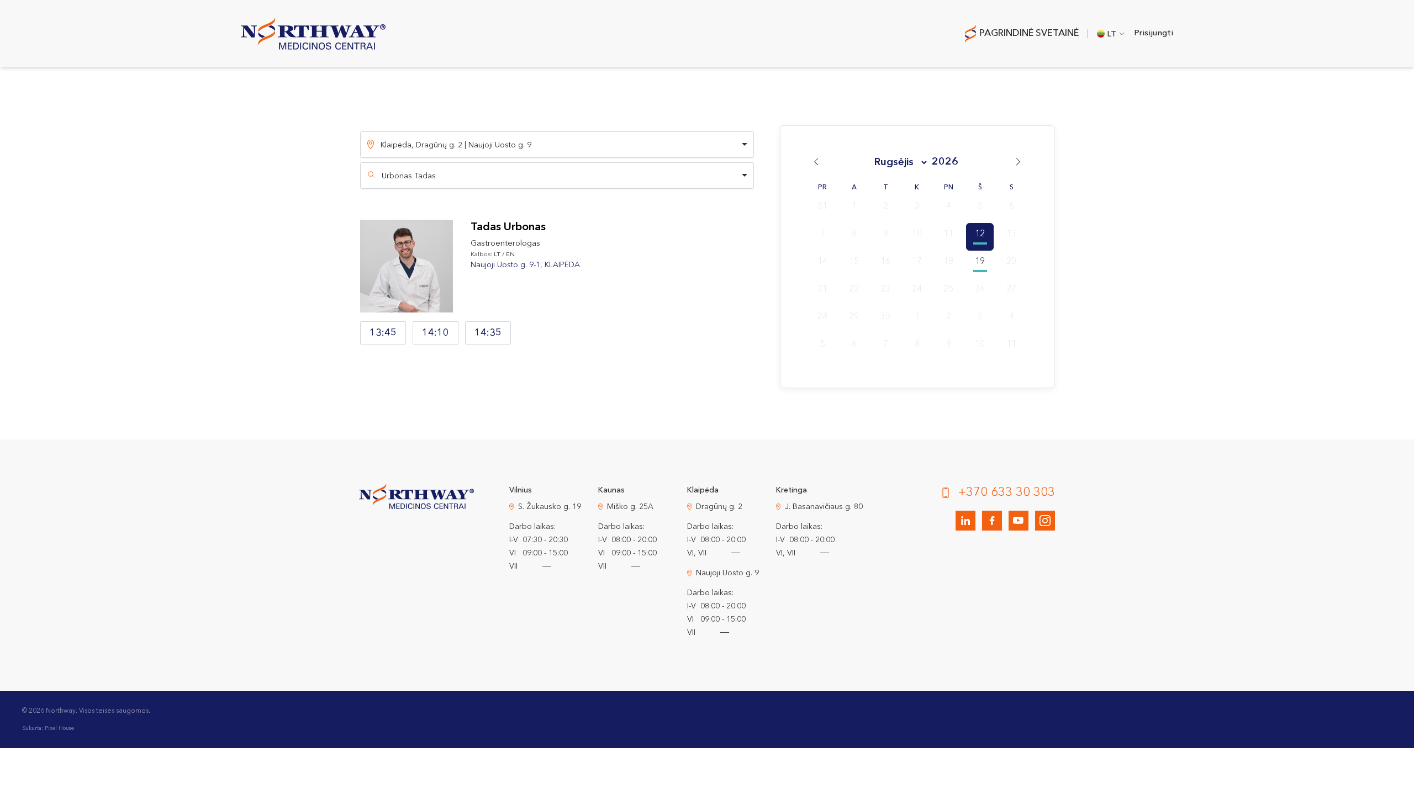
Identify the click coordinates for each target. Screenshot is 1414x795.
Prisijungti (1153, 33)
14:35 (488, 333)
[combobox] (557, 175)
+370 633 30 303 (1006, 492)
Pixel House (59, 728)
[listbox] (557, 144)
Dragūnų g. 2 (719, 507)
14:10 (435, 333)
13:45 (383, 333)
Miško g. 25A (630, 507)
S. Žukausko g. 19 (549, 507)
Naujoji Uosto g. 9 (727, 573)
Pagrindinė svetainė (1029, 33)
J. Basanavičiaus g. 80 (824, 507)
